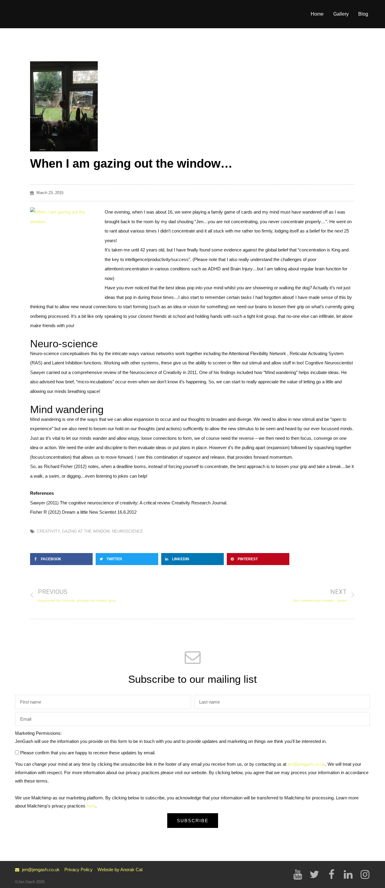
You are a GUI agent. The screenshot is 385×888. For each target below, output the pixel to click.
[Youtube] (297, 874)
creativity (48, 531)
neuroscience (127, 531)
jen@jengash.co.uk (306, 764)
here (91, 805)
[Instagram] (365, 874)
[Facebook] (331, 874)
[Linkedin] (348, 874)
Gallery (341, 14)
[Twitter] (314, 874)
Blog (363, 14)
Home (317, 14)
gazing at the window (85, 531)
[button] (61, 559)
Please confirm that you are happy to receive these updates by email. (88, 752)
